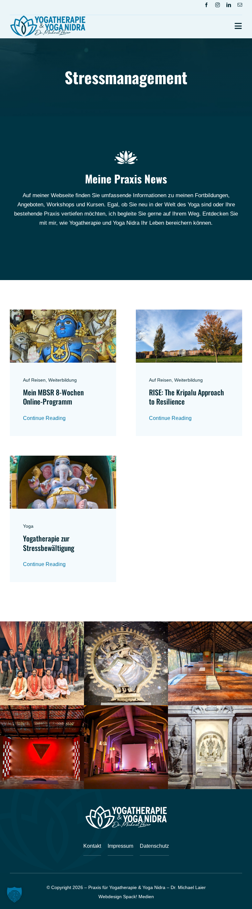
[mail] (240, 5)
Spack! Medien (138, 896)
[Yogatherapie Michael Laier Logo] (48, 18)
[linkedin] (228, 5)
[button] (14, 894)
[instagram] (217, 5)
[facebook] (206, 5)
